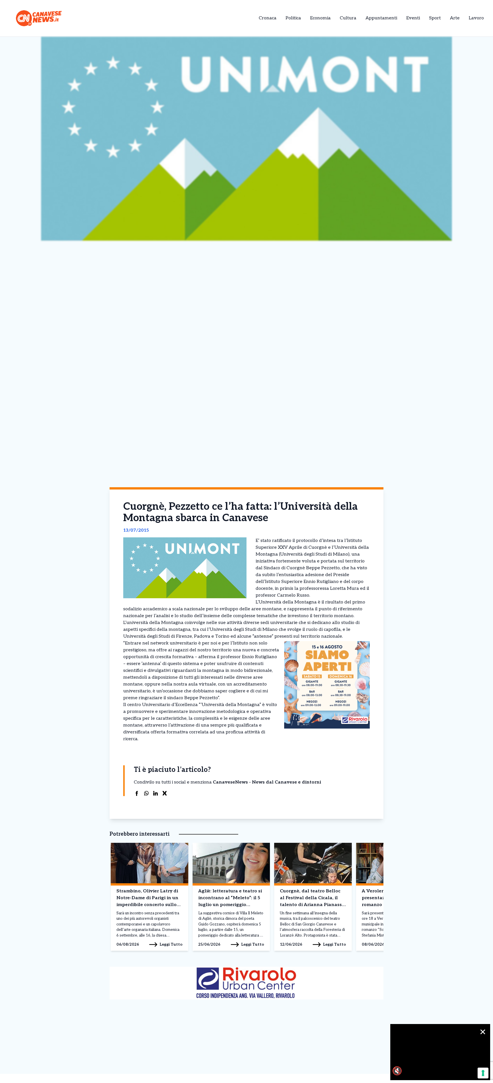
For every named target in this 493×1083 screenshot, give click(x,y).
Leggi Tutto (171, 944)
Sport (435, 18)
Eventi (413, 18)
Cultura (348, 18)
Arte (455, 18)
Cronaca (267, 18)
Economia (320, 18)
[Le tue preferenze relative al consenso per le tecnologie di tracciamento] (483, 1073)
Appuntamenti (381, 18)
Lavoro (476, 18)
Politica (293, 18)
